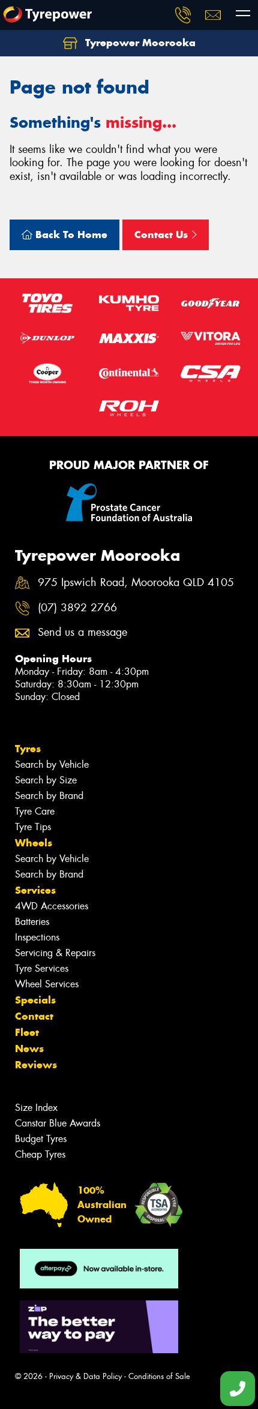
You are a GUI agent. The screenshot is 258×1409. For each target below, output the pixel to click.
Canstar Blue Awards (57, 1123)
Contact (34, 1016)
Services (35, 890)
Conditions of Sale (159, 1376)
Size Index (36, 1107)
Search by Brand (49, 795)
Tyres (28, 748)
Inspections (37, 937)
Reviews (36, 1064)
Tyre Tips (33, 827)
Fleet (27, 1032)
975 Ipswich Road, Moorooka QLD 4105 (136, 583)
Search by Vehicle (52, 764)
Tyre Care (35, 811)
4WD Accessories (51, 906)
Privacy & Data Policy (85, 1376)
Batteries (32, 921)
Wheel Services (47, 984)
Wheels (33, 842)
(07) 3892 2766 (77, 608)
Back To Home (69, 234)
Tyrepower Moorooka (139, 42)
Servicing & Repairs (55, 953)
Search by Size (46, 780)
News (29, 1048)
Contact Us (162, 234)
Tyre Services (41, 968)
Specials (35, 1000)
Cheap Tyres (40, 1154)
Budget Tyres (41, 1138)
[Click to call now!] (183, 15)
